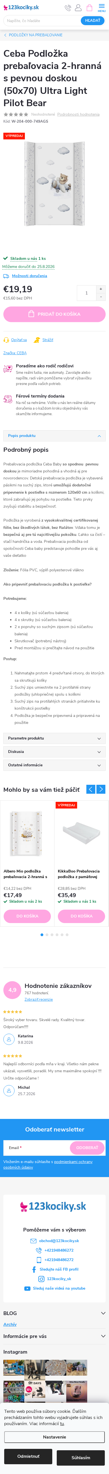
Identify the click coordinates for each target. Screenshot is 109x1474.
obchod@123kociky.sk (59, 1241)
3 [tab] (52, 934)
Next (100, 789)
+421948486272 (59, 1250)
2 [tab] (47, 934)
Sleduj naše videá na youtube (59, 1288)
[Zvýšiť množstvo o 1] (100, 289)
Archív (9, 1324)
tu (62, 1424)
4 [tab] (57, 934)
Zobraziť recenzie (39, 999)
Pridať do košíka (59, 314)
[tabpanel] (27, 863)
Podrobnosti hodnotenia (78, 114)
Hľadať (92, 20)
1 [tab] (42, 934)
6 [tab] (67, 934)
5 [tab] (62, 934)
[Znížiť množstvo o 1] (100, 297)
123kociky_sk (59, 1279)
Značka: (15, 353)
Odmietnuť (28, 1456)
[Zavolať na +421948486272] (68, 7)
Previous (90, 789)
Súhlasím (81, 1458)
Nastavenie (54, 1437)
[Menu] (101, 7)
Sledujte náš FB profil (59, 1269)
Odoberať (87, 1147)
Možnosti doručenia (29, 276)
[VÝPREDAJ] (81, 833)
